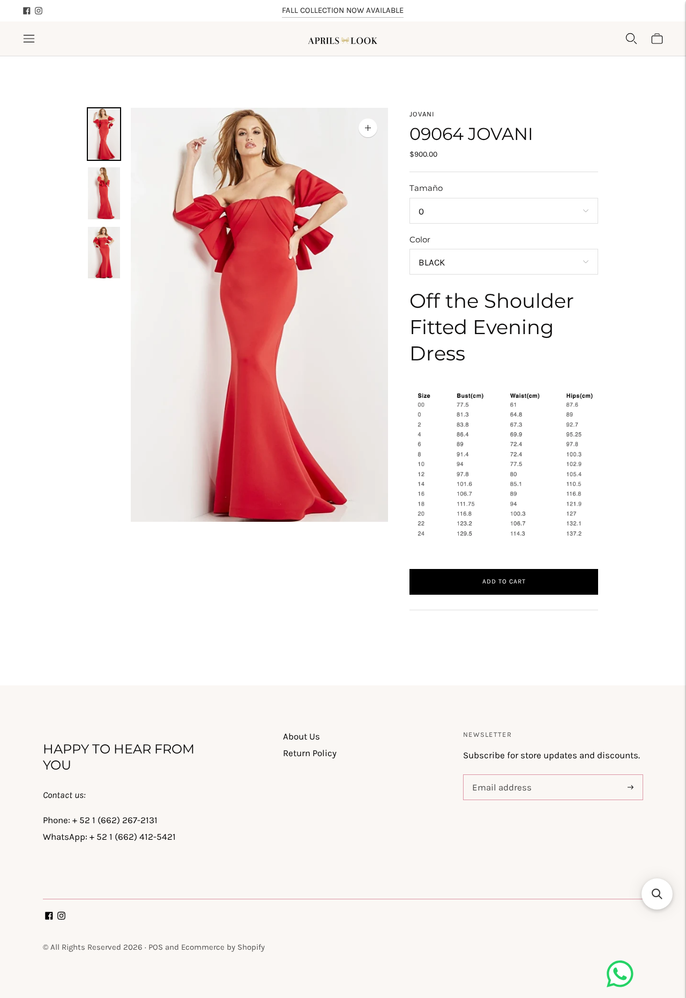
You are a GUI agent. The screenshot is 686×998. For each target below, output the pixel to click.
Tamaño (426, 188)
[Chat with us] (620, 984)
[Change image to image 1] (104, 134)
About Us (301, 736)
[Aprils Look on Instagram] (38, 10)
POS (155, 947)
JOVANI (422, 114)
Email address (500, 776)
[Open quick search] (631, 38)
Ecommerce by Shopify (223, 947)
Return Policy (310, 753)
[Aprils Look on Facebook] (27, 10)
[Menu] (28, 38)
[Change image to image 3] (104, 252)
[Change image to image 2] (104, 193)
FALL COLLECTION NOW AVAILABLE (343, 10)
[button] (657, 894)
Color (419, 239)
